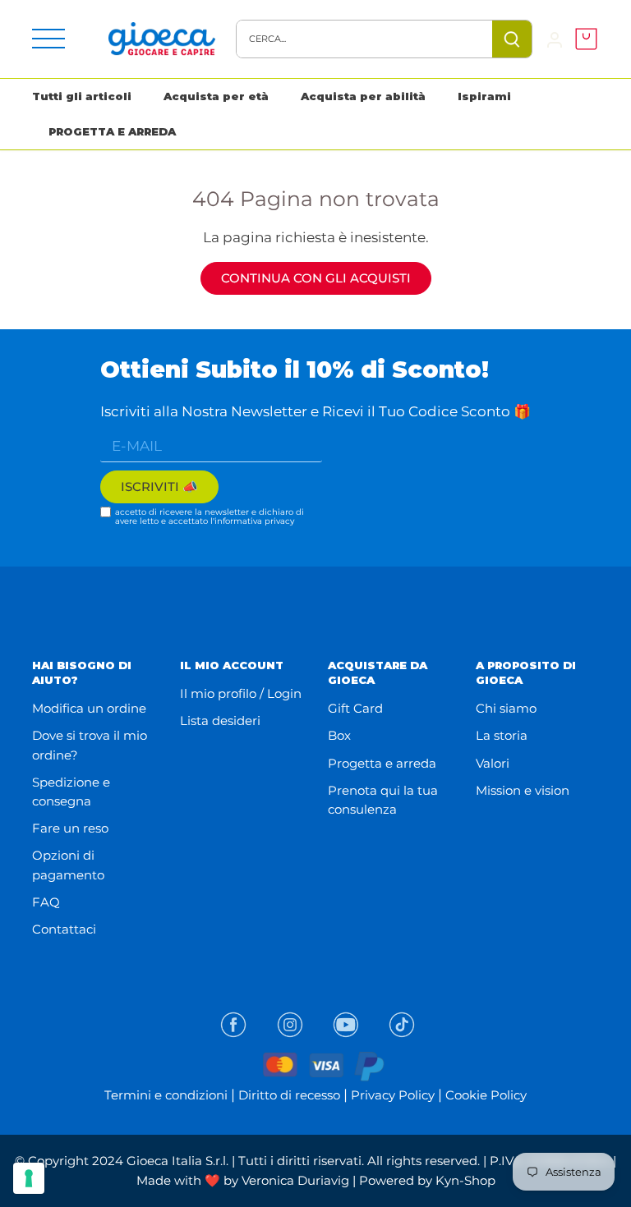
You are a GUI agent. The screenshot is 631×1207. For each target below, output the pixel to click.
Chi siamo (506, 708)
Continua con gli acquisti (316, 278)
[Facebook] (233, 1025)
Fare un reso (70, 828)
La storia (501, 735)
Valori (492, 763)
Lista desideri (220, 720)
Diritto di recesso (289, 1095)
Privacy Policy (393, 1095)
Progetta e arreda (382, 763)
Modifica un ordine (89, 708)
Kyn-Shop (465, 1180)
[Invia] (512, 39)
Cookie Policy (486, 1095)
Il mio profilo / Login (241, 693)
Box (339, 735)
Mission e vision (522, 790)
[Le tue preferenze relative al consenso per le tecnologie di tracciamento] (28, 1178)
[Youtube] (346, 1025)
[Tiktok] (402, 1025)
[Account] (554, 39)
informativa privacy (254, 520)
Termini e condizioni (166, 1095)
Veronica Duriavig (295, 1180)
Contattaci (64, 929)
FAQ (46, 902)
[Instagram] (290, 1025)
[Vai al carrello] (581, 39)
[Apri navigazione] (48, 38)
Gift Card (355, 708)
